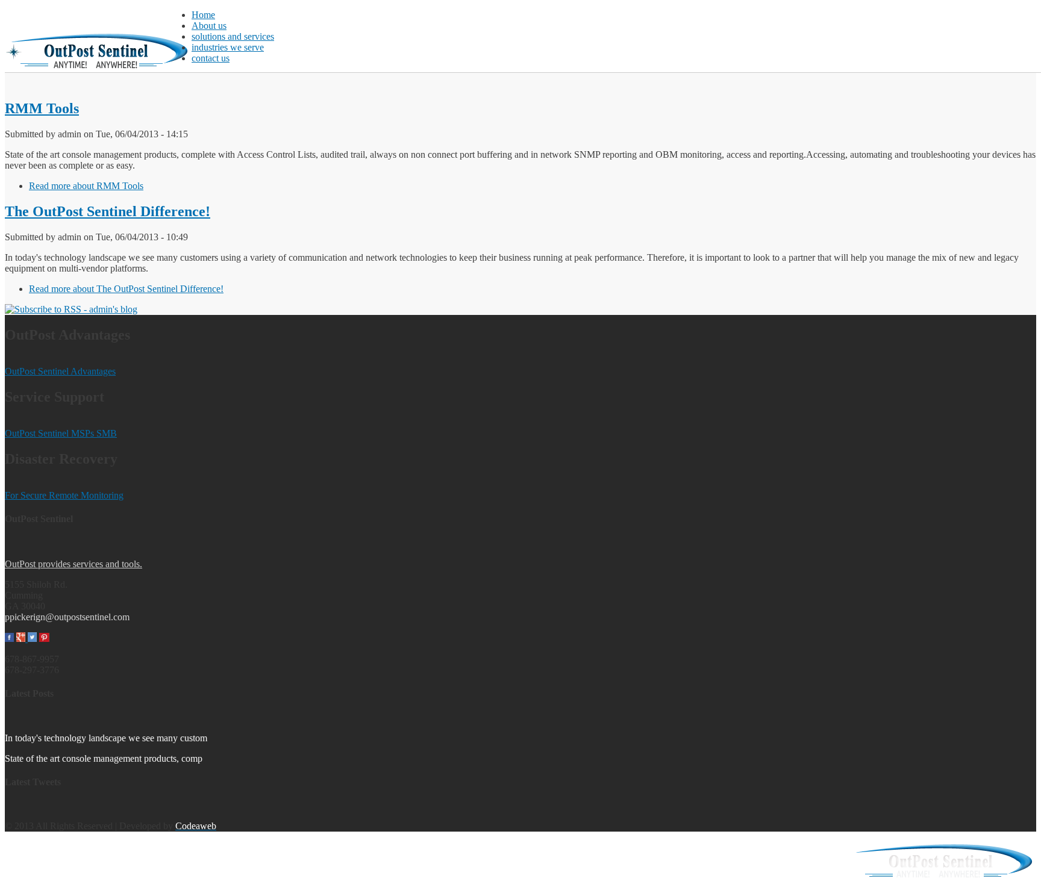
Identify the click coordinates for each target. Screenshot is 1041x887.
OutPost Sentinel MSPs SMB (61, 433)
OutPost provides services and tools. (73, 564)
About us (209, 25)
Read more (86, 186)
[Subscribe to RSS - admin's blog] (71, 309)
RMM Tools (42, 108)
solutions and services (233, 36)
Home (203, 15)
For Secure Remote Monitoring (64, 495)
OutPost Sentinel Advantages (60, 371)
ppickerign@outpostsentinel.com (67, 617)
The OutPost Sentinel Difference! (107, 211)
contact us (211, 58)
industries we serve (228, 47)
